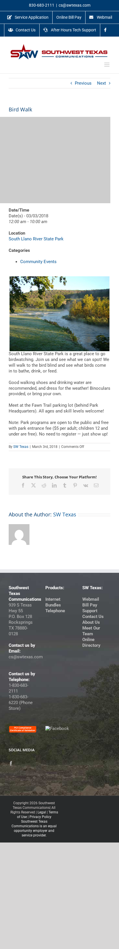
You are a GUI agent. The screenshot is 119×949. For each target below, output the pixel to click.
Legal (42, 812)
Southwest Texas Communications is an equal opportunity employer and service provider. (34, 828)
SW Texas (20, 447)
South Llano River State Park (36, 238)
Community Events (38, 261)
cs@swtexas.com (74, 5)
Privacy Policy (40, 817)
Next (101, 83)
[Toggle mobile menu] (107, 65)
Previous (83, 83)
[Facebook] (11, 763)
